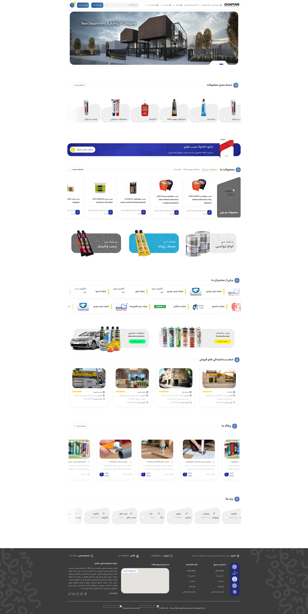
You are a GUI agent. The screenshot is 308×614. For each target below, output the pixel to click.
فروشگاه (221, 586)
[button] (219, 64)
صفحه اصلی (219, 570)
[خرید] (209, 212)
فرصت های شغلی (217, 592)
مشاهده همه (78, 169)
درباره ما (221, 581)
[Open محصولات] (200, 5)
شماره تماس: (83, 555)
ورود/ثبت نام (97, 5)
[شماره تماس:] (91, 555)
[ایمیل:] (171, 555)
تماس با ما (220, 576)
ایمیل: (166, 555)
